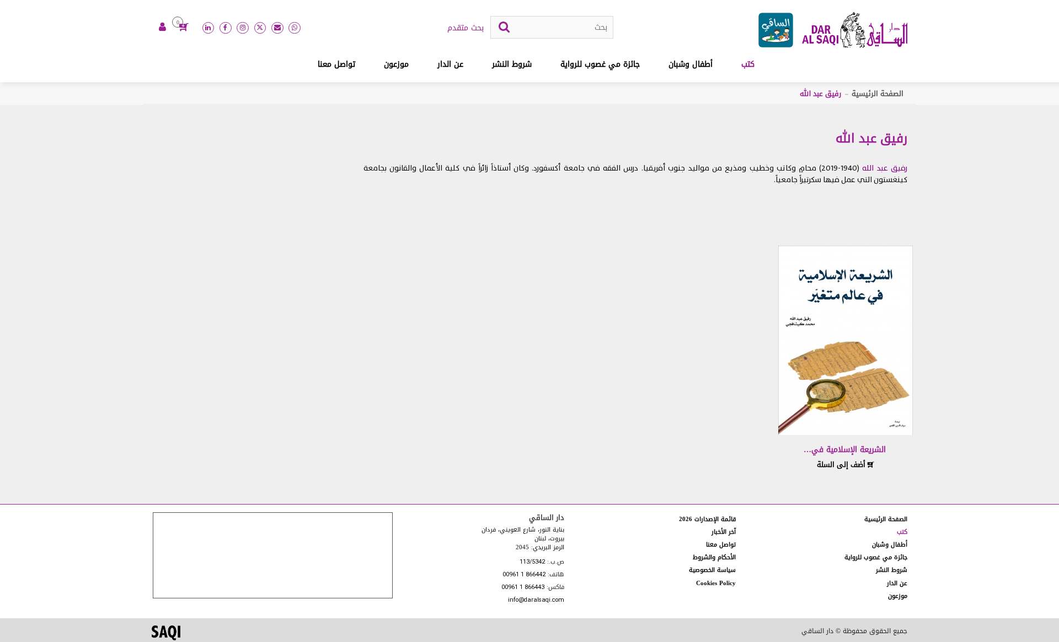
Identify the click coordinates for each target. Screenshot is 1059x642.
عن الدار (450, 64)
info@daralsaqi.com (536, 600)
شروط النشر (512, 64)
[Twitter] (260, 28)
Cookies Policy (716, 583)
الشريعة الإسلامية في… (845, 449)
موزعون (396, 64)
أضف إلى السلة (842, 464)
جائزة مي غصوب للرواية (600, 64)
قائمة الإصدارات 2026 (707, 519)
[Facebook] (225, 28)
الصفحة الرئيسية (877, 93)
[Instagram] (242, 28)
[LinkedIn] (208, 28)
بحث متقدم (465, 28)
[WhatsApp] (294, 28)
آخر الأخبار (724, 532)
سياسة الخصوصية (712, 570)
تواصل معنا (336, 64)
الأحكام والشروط (714, 557)
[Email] (277, 28)
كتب (748, 64)
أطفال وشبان (690, 64)
